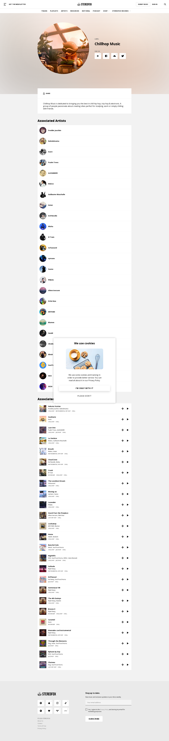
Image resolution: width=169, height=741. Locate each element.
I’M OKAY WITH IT (84, 388)
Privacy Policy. (94, 380)
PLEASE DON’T (84, 396)
